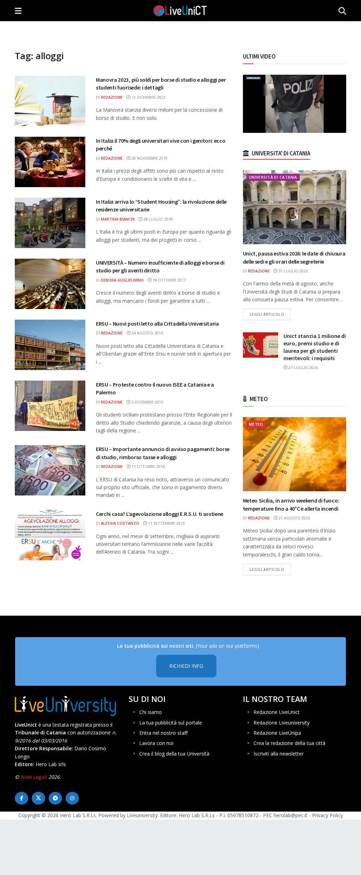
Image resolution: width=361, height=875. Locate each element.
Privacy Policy (327, 815)
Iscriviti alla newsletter (278, 753)
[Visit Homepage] (180, 10)
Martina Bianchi (118, 219)
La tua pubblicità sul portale (170, 722)
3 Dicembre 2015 (146, 402)
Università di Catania (273, 177)
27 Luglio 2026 (302, 367)
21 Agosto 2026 (293, 517)
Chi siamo (150, 712)
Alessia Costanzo (120, 523)
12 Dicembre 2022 (147, 97)
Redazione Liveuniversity (281, 722)
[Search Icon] (342, 10)
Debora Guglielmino (122, 280)
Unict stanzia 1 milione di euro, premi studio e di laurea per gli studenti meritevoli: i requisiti (314, 347)
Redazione (112, 97)
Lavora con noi (156, 743)
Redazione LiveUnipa (277, 732)
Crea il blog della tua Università (174, 753)
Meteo (256, 424)
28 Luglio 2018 (157, 219)
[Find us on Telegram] (55, 798)
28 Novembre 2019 (148, 158)
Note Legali (33, 777)
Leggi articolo (270, 314)
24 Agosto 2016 (146, 332)
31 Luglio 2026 (292, 270)
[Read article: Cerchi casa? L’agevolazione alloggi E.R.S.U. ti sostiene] (50, 535)
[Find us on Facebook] (21, 798)
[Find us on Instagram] (72, 798)
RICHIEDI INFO (186, 666)
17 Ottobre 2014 (147, 466)
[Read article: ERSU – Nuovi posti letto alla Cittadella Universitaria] (50, 345)
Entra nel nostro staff (163, 732)
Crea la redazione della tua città (289, 743)
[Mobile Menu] (18, 10)
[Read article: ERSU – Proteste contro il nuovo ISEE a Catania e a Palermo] (50, 406)
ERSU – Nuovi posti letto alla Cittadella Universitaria (157, 323)
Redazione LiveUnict (276, 712)
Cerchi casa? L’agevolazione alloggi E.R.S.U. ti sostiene (159, 513)
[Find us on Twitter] (38, 798)
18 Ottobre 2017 (169, 280)
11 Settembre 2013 (166, 523)
